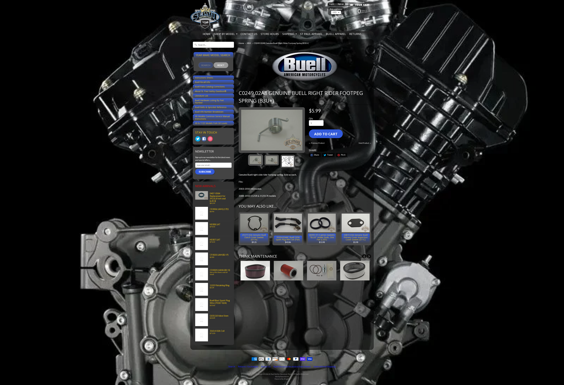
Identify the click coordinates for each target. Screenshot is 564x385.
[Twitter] (197, 138)
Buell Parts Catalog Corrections (210, 86)
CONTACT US (249, 34)
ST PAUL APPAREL (311, 34)
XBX (249, 43)
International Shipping (325, 366)
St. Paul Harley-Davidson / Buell (281, 374)
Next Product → (365, 143)
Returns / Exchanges (248, 366)
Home (241, 43)
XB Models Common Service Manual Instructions (212, 117)
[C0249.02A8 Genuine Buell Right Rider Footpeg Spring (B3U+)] (255, 160)
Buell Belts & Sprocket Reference (210, 107)
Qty (311, 118)
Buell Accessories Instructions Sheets (292, 366)
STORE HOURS (270, 34)
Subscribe (205, 171)
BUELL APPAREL (336, 34)
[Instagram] (210, 138)
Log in (331, 4)
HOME (206, 34)
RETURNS (355, 34)
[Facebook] (204, 138)
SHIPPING (288, 34)
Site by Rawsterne (282, 377)
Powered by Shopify (282, 379)
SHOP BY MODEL (224, 34)
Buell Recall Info (202, 82)
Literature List (201, 95)
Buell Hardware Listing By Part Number (209, 101)
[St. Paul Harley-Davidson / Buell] (205, 15)
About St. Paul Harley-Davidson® (210, 91)
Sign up (341, 4)
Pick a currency (336, 9)
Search (231, 366)
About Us (266, 366)
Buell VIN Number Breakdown (209, 111)
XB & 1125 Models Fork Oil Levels (211, 123)
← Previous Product (317, 143)
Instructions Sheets (204, 77)
